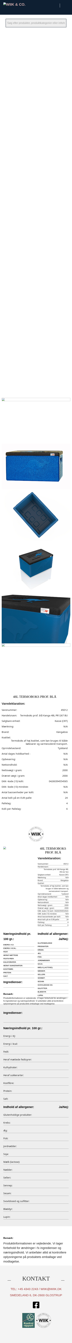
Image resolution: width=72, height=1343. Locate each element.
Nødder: (41, 971)
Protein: (7, 973)
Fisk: (40, 957)
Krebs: (41, 950)
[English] (64, 5)
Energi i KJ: (8, 945)
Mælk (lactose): (45, 967)
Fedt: (5, 952)
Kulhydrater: (9, 962)
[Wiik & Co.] (18, 4)
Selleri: (41, 974)
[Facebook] (36, 1305)
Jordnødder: (44, 960)
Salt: (5, 976)
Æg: (39, 953)
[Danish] (55, 5)
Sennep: (41, 978)
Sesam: (41, 981)
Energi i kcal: (9, 948)
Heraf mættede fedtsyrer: (10, 957)
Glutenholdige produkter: (45, 944)
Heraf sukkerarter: (13, 966)
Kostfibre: (8, 969)
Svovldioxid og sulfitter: (45, 986)
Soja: (40, 964)
